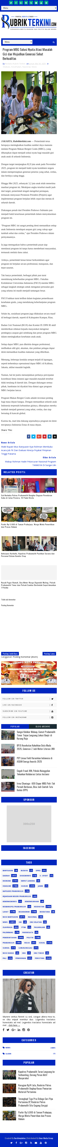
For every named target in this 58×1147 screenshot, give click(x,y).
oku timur (39, 953)
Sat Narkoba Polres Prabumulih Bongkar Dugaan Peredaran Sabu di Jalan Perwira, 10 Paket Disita (26, 496)
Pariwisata (27, 932)
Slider (8, 1054)
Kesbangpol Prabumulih (14, 906)
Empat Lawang (28, 881)
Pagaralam (39, 927)
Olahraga (7, 927)
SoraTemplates (20, 1138)
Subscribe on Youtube (15, 711)
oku (24, 953)
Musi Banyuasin (10, 917)
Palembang (8, 932)
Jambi (40, 886)
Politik (30, 937)
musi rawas (8, 953)
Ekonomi (7, 881)
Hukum (24, 886)
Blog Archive (43, 726)
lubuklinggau (25, 948)
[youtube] (41, 2)
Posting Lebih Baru (10, 653)
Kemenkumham (32, 901)
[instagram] (26, 2)
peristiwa (39, 958)
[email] (36, 2)
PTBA (23, 927)
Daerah (6, 876)
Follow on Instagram (15, 717)
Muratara (45, 912)
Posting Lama (49, 653)
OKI (20, 922)
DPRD (38, 870)
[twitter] (11, 2)
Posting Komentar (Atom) (25, 656)
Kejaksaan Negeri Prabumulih (17, 896)
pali (4, 958)
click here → (14, 1025)
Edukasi (6, 66)
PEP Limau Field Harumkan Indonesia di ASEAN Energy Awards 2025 (34, 759)
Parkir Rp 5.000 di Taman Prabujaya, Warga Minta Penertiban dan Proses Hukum (27, 525)
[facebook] (16, 2)
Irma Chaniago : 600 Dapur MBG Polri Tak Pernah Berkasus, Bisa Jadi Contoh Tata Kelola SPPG (36, 787)
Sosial (42, 943)
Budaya (24, 870)
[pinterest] (46, 2)
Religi (27, 943)
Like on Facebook (12, 705)
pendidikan (20, 958)
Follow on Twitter (13, 699)
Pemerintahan (10, 937)
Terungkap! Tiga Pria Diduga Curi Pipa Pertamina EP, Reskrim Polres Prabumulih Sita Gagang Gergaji (35, 1102)
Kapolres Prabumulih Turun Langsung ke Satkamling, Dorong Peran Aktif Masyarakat (36, 1075)
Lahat (5, 912)
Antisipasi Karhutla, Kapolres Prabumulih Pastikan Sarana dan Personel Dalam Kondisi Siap (28, 554)
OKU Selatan (36, 922)
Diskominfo (25, 876)
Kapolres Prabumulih (13, 891)
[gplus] (21, 2)
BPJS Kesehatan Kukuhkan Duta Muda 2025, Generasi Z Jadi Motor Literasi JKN (36, 747)
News (34, 66)
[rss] (31, 2)
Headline (7, 886)
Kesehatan (16, 66)
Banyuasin (8, 870)
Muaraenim (24, 912)
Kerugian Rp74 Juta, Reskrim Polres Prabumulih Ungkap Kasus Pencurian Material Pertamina (34, 1088)
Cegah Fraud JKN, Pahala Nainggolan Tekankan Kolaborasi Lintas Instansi (33, 772)
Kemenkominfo (10, 901)
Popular (15, 726)
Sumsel (6, 948)
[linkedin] (19, 1030)
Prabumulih (8, 943)
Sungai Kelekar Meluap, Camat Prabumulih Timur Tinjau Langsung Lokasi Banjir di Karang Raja (36, 735)
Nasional (26, 66)
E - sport (44, 876)
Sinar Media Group (46, 1138)
